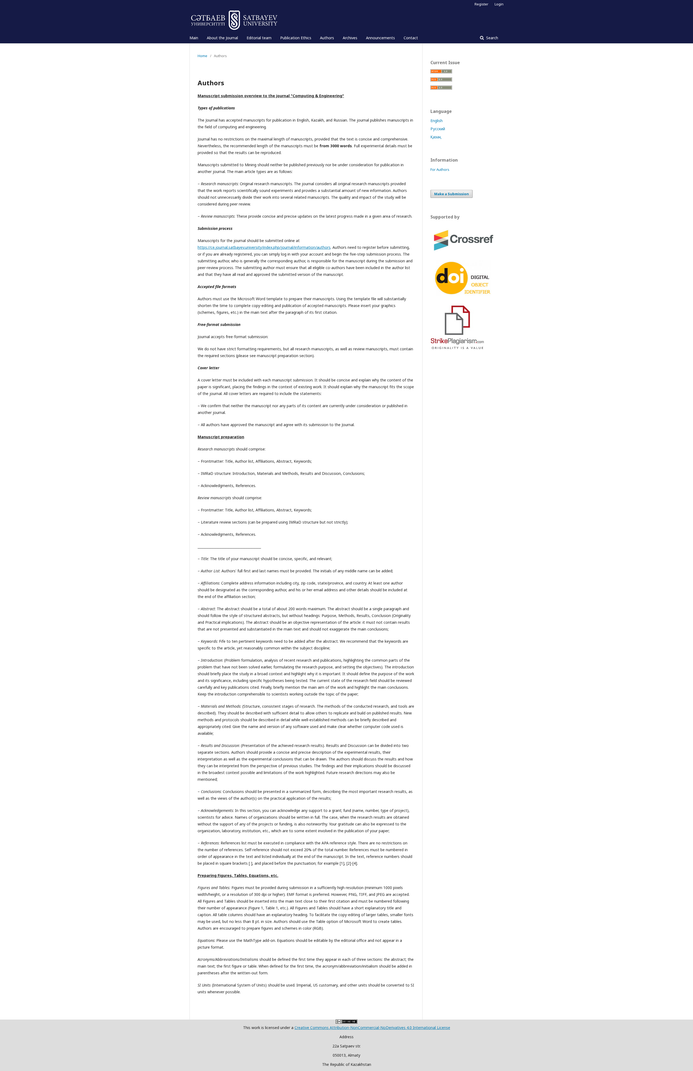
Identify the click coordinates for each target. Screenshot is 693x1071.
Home (202, 55)
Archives (350, 37)
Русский (437, 128)
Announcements (380, 37)
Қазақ (435, 136)
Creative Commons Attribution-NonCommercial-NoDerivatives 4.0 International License (372, 1027)
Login (499, 4)
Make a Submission (451, 193)
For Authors (439, 169)
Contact (411, 37)
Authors (327, 37)
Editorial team (259, 37)
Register (481, 4)
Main (193, 37)
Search (491, 37)
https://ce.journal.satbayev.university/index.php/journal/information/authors (264, 247)
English (436, 120)
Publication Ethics (295, 37)
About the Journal (222, 37)
